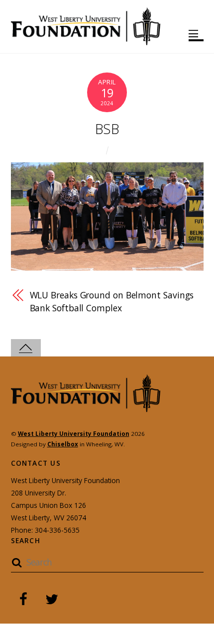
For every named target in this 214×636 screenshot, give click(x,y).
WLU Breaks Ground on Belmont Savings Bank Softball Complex (112, 301)
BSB (107, 129)
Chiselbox (62, 444)
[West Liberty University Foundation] (85, 40)
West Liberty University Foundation (73, 433)
